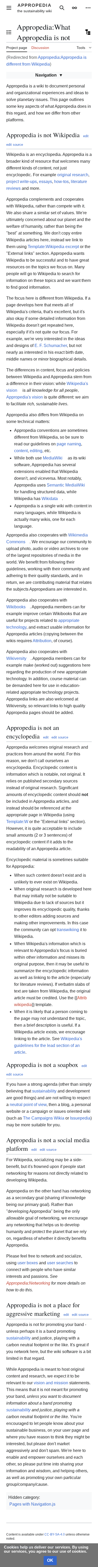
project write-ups (21, 181)
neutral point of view (28, 1104)
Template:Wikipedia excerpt (53, 246)
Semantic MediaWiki (66, 485)
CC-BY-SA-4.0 (54, 1534)
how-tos (61, 181)
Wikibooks (16, 607)
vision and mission (51, 1383)
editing (36, 450)
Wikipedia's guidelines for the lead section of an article (48, 1045)
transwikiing (68, 929)
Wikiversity (16, 658)
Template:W (17, 821)
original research (72, 175)
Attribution (42, 641)
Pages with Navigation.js (32, 1504)
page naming (69, 444)
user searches (60, 1263)
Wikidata (50, 498)
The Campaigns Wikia (43, 1118)
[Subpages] (87, 32)
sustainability (44, 1091)
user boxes (28, 1263)
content (21, 450)
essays (45, 181)
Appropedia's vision (24, 397)
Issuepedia (80, 1118)
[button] (9, 8)
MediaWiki (52, 458)
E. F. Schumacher (50, 345)
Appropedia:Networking (28, 1283)
